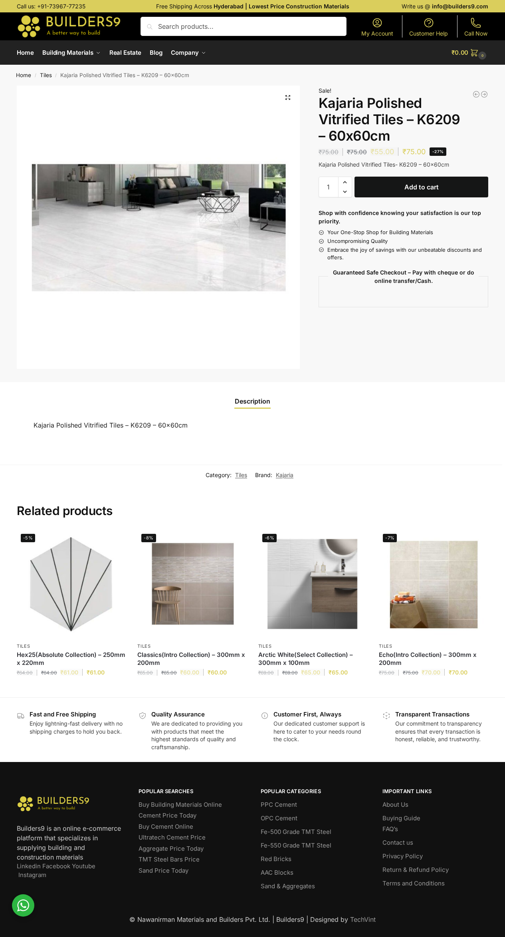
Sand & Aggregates (288, 886)
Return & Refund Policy (415, 869)
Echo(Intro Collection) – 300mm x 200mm (428, 658)
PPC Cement (279, 804)
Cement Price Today (167, 815)
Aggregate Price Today (171, 848)
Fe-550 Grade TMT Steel (296, 845)
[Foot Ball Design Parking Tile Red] (484, 94)
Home (23, 75)
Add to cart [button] (71, 689)
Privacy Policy (402, 856)
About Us (395, 804)
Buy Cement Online (166, 826)
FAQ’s (390, 829)
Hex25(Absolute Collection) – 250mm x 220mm (71, 658)
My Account (377, 33)
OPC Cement (279, 818)
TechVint (363, 919)
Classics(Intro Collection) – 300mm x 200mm (191, 658)
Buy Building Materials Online (180, 804)
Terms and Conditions (413, 883)
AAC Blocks (277, 872)
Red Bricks (276, 859)
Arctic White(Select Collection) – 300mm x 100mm (305, 658)
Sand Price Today (163, 870)
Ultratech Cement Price (172, 837)
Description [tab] (252, 401)
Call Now (475, 33)
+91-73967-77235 (61, 6)
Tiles (46, 75)
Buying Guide (401, 818)
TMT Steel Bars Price (169, 859)
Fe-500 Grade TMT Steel (296, 832)
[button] (470, 53)
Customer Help (428, 33)
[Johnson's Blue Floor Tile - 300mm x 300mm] (476, 94)
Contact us (397, 842)
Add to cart (421, 187)
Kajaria (284, 474)
